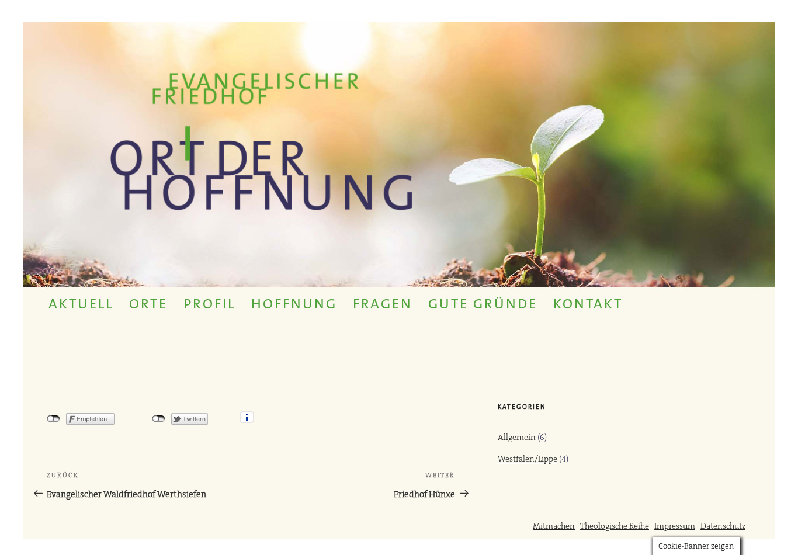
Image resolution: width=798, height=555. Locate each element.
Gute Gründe (482, 303)
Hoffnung (294, 303)
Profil (209, 303)
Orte (148, 303)
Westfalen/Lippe (527, 458)
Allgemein (517, 437)
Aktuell (80, 303)
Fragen (382, 303)
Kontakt (588, 303)
